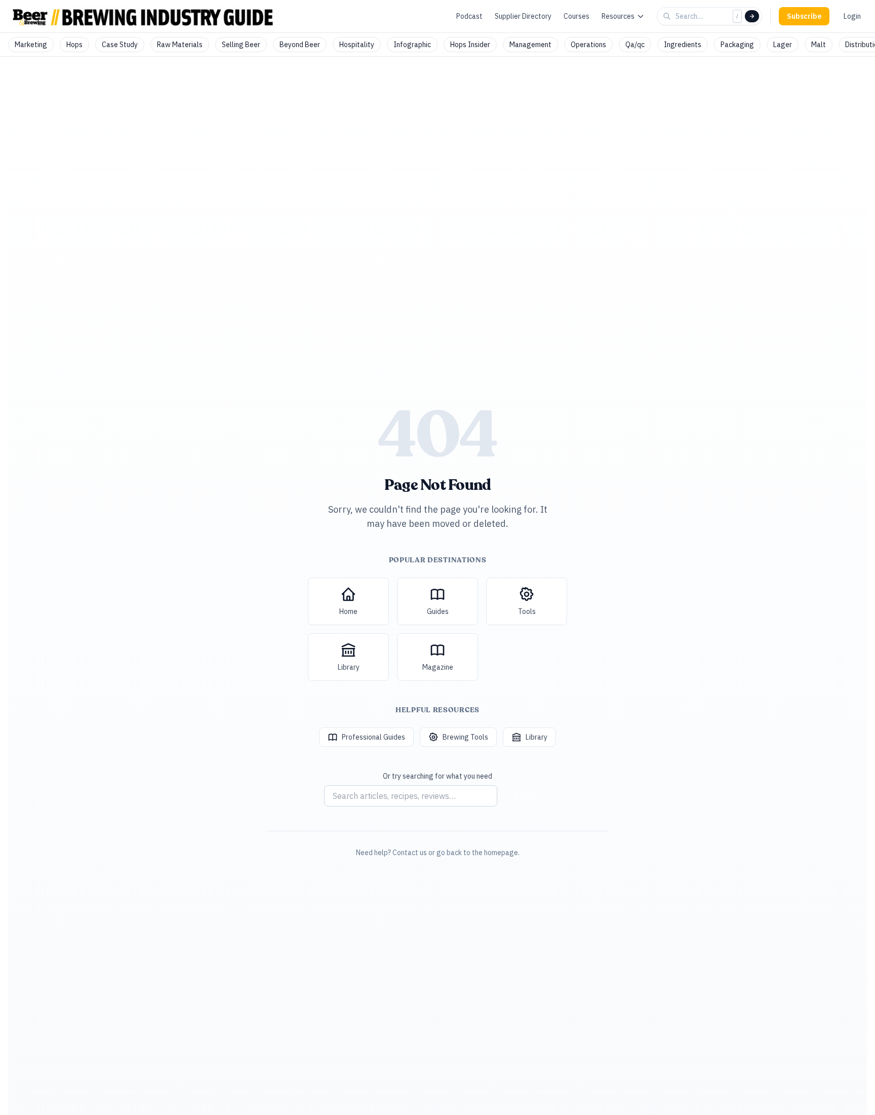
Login (852, 16)
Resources (618, 16)
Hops (74, 44)
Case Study (120, 44)
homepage (501, 852)
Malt (818, 44)
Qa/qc (635, 44)
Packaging (737, 44)
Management (530, 44)
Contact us (409, 852)
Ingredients (682, 44)
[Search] (752, 16)
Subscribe (804, 16)
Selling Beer (241, 44)
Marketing (31, 44)
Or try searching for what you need (437, 776)
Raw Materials (180, 44)
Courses (576, 16)
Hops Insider (470, 44)
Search (526, 796)
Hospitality (356, 44)
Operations (588, 44)
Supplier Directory (523, 16)
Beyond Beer (300, 44)
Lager (782, 44)
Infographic (412, 44)
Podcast (469, 16)
